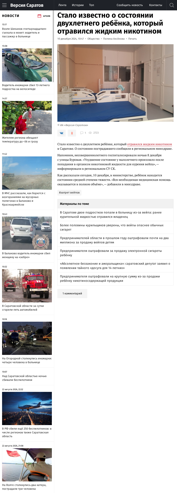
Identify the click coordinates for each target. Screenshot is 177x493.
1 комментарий (72, 293)
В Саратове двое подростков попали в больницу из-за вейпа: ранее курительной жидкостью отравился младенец (111, 215)
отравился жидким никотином (149, 144)
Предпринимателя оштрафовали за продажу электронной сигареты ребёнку (111, 253)
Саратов (26, 5)
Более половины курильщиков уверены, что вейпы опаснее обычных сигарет (112, 227)
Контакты (155, 5)
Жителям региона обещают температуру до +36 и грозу (20, 139)
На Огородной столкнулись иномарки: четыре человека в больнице (27, 360)
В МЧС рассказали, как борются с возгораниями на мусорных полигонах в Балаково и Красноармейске (23, 199)
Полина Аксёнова (114, 38)
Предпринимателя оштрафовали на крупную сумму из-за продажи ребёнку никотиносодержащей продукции (110, 279)
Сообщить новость (130, 5)
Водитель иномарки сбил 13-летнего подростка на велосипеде (26, 87)
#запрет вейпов (69, 192)
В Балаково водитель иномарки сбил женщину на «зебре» (26, 255)
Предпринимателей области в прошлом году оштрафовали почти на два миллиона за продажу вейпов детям (114, 240)
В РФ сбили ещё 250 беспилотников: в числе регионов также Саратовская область (27, 432)
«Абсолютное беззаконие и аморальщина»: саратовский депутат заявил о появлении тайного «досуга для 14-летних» (115, 266)
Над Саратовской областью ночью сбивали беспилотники (24, 378)
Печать (132, 38)
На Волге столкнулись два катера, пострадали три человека (24, 486)
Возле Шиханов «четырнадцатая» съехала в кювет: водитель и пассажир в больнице (24, 32)
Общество (93, 38)
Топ (91, 5)
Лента (62, 5)
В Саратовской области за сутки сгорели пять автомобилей (23, 307)
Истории (78, 5)
